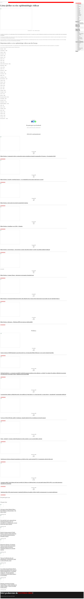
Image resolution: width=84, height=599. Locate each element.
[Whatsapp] (35, 121)
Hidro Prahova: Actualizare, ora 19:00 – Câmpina (11, 226)
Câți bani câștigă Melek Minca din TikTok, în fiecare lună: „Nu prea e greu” (8, 511)
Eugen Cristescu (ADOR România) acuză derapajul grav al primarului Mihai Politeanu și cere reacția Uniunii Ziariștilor (27, 352)
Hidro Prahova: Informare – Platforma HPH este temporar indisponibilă (16, 322)
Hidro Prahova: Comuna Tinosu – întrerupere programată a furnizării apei (17, 275)
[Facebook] (32, 121)
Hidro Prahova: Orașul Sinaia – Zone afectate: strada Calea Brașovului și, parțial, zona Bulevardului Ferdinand (25, 249)
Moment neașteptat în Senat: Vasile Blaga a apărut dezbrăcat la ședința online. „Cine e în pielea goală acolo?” (8, 585)
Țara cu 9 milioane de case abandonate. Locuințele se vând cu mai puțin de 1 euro (8, 559)
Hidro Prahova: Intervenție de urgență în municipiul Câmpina (14, 202)
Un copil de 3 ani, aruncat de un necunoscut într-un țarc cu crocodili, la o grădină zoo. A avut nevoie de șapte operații (8, 522)
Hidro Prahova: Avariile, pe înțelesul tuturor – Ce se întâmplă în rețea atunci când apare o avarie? (22, 179)
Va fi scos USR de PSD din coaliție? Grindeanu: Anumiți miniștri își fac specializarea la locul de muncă (23, 417)
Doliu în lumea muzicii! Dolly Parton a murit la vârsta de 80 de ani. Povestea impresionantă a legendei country (8, 534)
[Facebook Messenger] (34, 121)
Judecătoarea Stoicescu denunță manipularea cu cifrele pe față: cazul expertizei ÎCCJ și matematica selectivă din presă (27, 459)
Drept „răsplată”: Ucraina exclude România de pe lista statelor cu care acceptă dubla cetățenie (21, 438)
